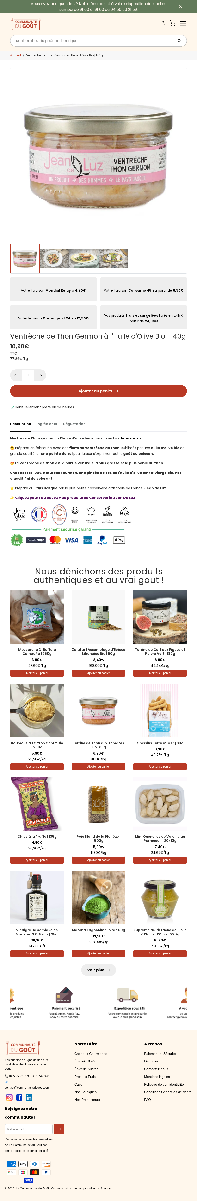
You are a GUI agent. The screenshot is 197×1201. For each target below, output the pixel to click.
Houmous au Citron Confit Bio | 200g (37, 745)
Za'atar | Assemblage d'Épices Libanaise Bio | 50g (98, 651)
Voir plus (95, 970)
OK (59, 1129)
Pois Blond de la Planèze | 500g (99, 838)
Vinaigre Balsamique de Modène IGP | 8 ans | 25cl (37, 932)
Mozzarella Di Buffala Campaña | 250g (37, 651)
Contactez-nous (156, 1069)
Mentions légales (157, 1077)
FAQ (147, 1100)
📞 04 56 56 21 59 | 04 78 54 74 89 (28, 1076)
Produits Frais (85, 1077)
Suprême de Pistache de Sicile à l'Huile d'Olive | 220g (160, 932)
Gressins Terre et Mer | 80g (160, 743)
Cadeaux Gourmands (90, 1054)
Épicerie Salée (85, 1061)
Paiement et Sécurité (160, 1054)
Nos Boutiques (85, 1092)
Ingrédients (47, 424)
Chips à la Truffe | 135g (37, 836)
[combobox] (91, 41)
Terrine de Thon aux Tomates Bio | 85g (98, 745)
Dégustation (74, 424)
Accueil (15, 55)
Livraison (151, 1061)
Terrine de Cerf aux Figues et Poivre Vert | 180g (160, 651)
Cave (78, 1084)
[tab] (23, 425)
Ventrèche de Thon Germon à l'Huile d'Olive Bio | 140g (64, 55)
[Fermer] (180, 7)
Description (20, 424)
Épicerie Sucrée (86, 1069)
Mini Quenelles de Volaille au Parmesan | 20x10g (160, 838)
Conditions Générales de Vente (167, 1092)
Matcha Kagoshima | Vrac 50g (98, 930)
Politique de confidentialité (164, 1084)
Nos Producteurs (87, 1100)
